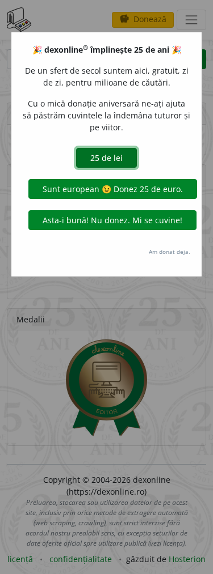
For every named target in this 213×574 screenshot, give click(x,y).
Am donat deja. (169, 252)
